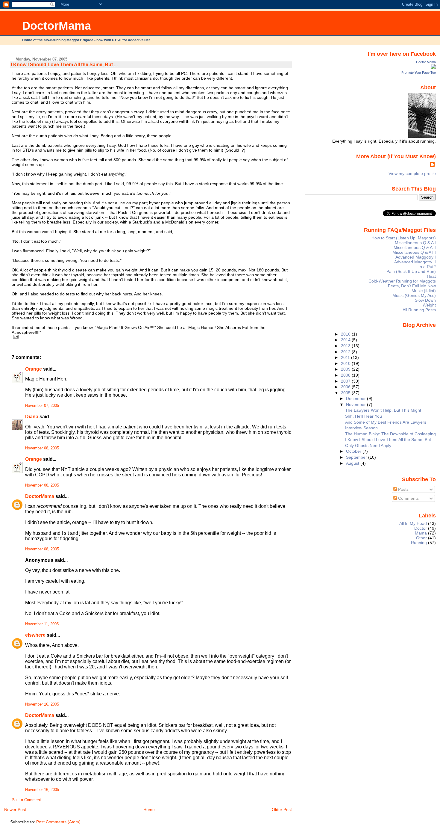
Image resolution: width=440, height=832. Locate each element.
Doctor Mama (426, 62)
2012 (346, 351)
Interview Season (361, 427)
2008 (346, 375)
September (357, 457)
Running (419, 542)
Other (421, 537)
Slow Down (425, 300)
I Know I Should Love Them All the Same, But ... (64, 64)
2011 (346, 357)
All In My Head (413, 523)
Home (149, 809)
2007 (346, 381)
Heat (431, 276)
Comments (408, 498)
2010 (346, 363)
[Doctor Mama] (433, 67)
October (354, 451)
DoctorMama (56, 25)
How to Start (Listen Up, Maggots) (403, 237)
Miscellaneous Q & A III (414, 252)
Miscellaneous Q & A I (415, 242)
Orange (33, 369)
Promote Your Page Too (418, 72)
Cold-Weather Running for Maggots (402, 281)
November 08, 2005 (42, 448)
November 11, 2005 (42, 624)
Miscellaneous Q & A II (415, 247)
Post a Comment (26, 800)
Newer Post (15, 809)
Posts (403, 489)
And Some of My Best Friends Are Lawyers (385, 422)
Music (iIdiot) (424, 290)
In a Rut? (427, 266)
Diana (31, 416)
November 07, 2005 (42, 406)
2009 (346, 369)
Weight (429, 305)
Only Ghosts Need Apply (368, 445)
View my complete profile (412, 173)
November (356, 404)
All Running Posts (419, 309)
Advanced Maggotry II (415, 261)
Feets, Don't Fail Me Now (412, 285)
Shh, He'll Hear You (363, 416)
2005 (346, 392)
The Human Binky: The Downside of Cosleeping (390, 433)
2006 (346, 386)
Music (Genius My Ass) (414, 295)
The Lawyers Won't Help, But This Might (383, 410)
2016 (346, 334)
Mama (421, 533)
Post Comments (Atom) (58, 821)
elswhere (35, 635)
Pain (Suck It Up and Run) (411, 271)
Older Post (282, 809)
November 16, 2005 (42, 704)
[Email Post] (15, 336)
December (356, 398)
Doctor (420, 528)
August (353, 463)
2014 (346, 339)
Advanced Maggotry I (415, 257)
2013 (346, 345)
